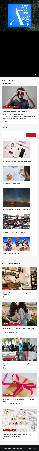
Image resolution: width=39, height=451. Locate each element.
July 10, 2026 (16, 403)
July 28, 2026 (16, 332)
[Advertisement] (19, 51)
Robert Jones (8, 114)
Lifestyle (6, 288)
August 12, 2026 (17, 297)
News (11, 394)
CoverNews (23, 448)
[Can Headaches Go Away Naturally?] (19, 97)
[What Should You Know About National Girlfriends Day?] (19, 314)
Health (5, 107)
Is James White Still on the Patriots (14, 232)
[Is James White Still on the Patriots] (16, 222)
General (12, 323)
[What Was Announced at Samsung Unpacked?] (16, 150)
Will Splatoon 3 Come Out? (11, 253)
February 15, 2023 (17, 114)
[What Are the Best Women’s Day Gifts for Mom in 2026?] (19, 385)
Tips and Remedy (13, 107)
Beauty (6, 323)
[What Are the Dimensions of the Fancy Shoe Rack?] (19, 349)
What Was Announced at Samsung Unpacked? (17, 161)
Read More (5, 121)
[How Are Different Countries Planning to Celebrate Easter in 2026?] (19, 420)
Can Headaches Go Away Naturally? (15, 112)
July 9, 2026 (16, 439)
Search (4, 128)
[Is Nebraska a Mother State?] (16, 174)
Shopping (12, 359)
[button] (3, 74)
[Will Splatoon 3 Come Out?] (16, 244)
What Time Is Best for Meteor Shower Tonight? (17, 209)
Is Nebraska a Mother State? (11, 184)
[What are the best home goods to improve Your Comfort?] (19, 278)
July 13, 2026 (16, 368)
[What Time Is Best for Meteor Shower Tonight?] (16, 198)
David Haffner (8, 368)
